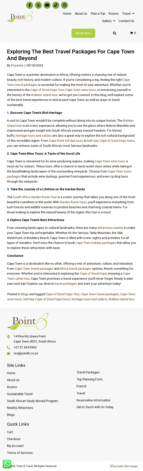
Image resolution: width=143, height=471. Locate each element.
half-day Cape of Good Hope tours (46, 299)
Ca (82, 273)
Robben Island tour (44, 95)
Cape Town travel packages (34, 268)
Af (61, 268)
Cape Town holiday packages (95, 243)
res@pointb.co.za (26, 353)
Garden (65, 202)
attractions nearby (110, 228)
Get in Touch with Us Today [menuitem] (95, 407)
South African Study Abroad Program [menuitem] (32, 401)
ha (89, 140)
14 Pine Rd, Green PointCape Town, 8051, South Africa (35, 339)
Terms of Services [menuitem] (20, 453)
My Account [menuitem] (15, 446)
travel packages (65, 283)
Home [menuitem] (11, 373)
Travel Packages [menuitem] (88, 372)
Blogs (24, 294)
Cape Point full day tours (66, 140)
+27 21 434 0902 (25, 347)
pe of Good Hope (95, 273)
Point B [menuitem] (81, 386)
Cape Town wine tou (109, 161)
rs (124, 161)
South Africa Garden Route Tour (35, 197)
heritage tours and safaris (33, 135)
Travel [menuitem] (81, 393)
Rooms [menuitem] (12, 387)
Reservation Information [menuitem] (93, 400)
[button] (29, 5)
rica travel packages (77, 268)
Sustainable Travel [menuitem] (20, 394)
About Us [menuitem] (13, 380)
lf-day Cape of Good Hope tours (112, 140)
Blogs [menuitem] (11, 415)
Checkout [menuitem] (13, 439)
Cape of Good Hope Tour (47, 90)
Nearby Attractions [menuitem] (20, 408)
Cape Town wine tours (80, 90)
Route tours (79, 202)
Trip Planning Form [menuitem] (90, 379)
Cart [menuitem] (10, 432)
